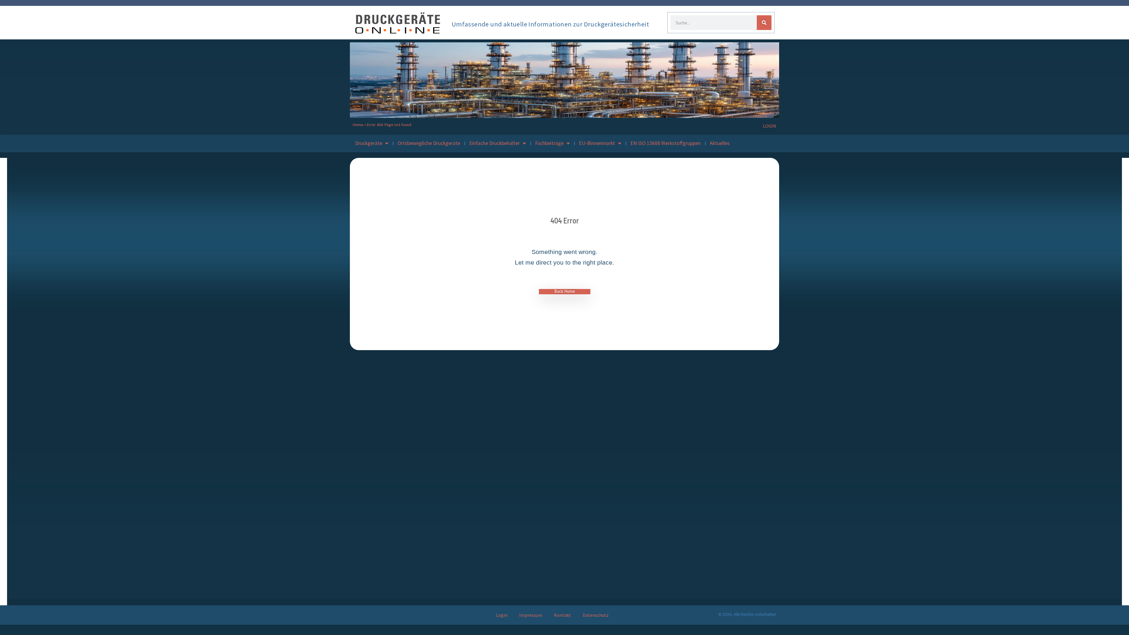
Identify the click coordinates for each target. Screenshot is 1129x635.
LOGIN (769, 126)
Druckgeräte (368, 143)
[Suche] (764, 22)
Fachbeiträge (549, 143)
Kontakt (562, 615)
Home (358, 124)
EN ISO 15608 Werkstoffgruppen (665, 143)
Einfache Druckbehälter (494, 143)
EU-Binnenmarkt (597, 143)
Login (501, 615)
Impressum (530, 615)
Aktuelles (720, 143)
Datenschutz (596, 615)
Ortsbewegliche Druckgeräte (429, 143)
